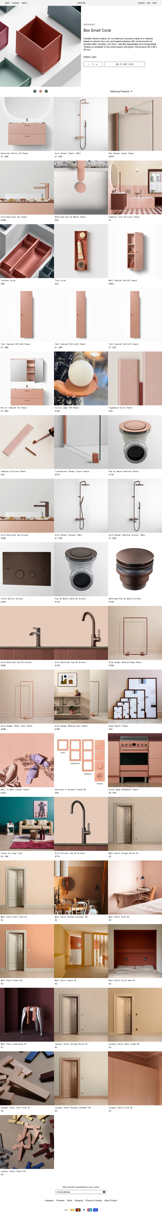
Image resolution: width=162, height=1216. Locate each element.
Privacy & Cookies (93, 1200)
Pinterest (60, 1200)
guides (15, 3)
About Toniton (111, 1200)
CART (154, 3)
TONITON (81, 3)
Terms (69, 1200)
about (24, 3)
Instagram (49, 1200)
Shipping (79, 1200)
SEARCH (141, 3)
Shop (7, 3)
